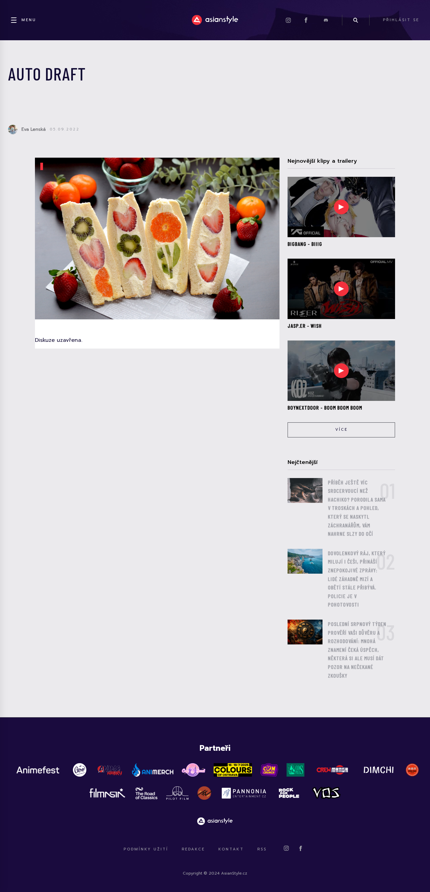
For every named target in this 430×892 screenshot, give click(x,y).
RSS (262, 849)
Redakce (193, 849)
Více (341, 429)
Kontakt (231, 849)
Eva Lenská (34, 129)
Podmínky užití (146, 849)
